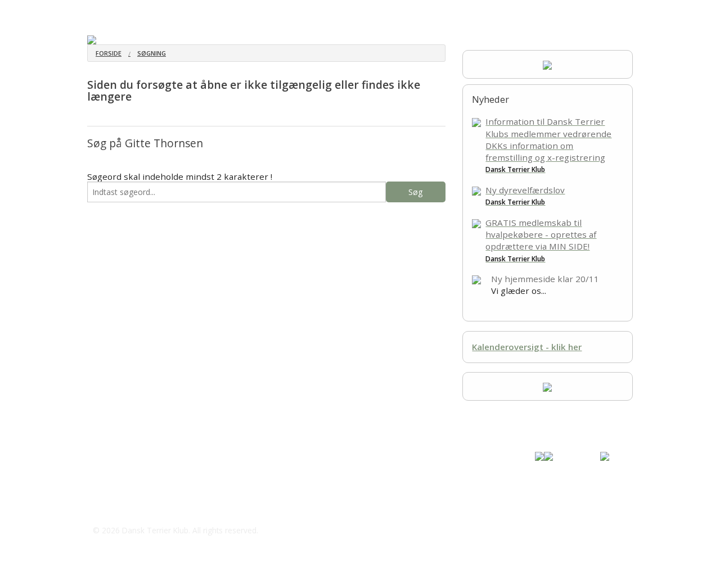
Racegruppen (434, 11)
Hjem (97, 11)
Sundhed (215, 11)
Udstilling (311, 11)
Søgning (151, 53)
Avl (346, 11)
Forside (109, 53)
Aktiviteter (263, 11)
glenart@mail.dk (138, 508)
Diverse (380, 11)
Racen (135, 11)
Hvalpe (172, 11)
